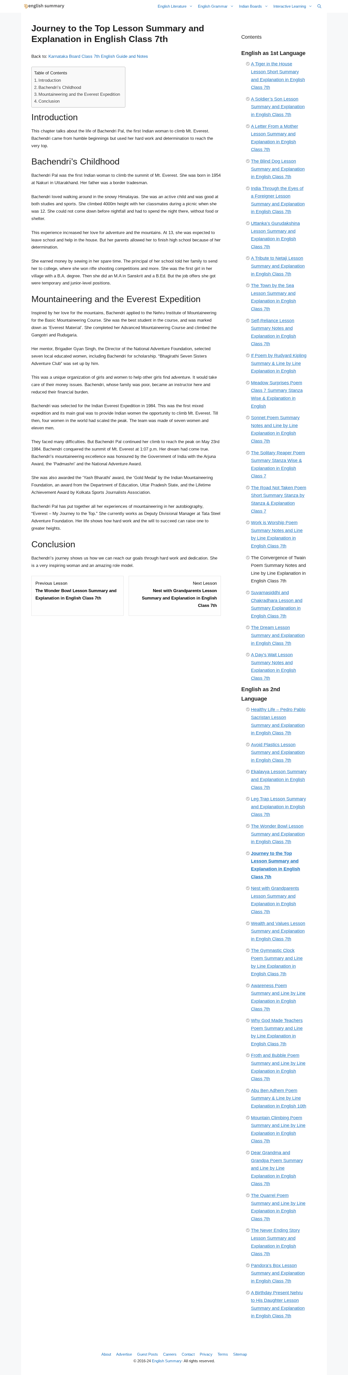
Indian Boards (250, 6)
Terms (223, 1354)
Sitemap (240, 1354)
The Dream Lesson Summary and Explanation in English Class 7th (278, 635)
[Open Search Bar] (319, 6)
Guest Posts (147, 1354)
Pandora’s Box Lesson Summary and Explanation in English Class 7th (278, 1273)
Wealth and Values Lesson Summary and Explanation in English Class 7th (278, 931)
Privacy (206, 1354)
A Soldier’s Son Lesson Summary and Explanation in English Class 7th (278, 107)
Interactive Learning (289, 6)
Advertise (124, 1354)
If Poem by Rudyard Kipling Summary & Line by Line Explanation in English (278, 363)
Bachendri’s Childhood (59, 87)
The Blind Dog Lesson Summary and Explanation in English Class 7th (278, 169)
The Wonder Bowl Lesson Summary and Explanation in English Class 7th (278, 834)
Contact (188, 1354)
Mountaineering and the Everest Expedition (79, 94)
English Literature (172, 6)
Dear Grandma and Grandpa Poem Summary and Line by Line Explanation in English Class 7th (277, 1168)
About (106, 1354)
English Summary (167, 1361)
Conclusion (49, 101)
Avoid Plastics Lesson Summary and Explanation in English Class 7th (278, 752)
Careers (170, 1354)
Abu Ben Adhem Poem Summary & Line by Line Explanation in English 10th (278, 1098)
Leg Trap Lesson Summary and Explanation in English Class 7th (278, 806)
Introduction (49, 80)
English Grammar (212, 6)
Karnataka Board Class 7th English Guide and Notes (98, 56)
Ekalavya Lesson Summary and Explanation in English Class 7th (278, 779)
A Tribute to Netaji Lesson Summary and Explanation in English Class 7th (278, 266)
